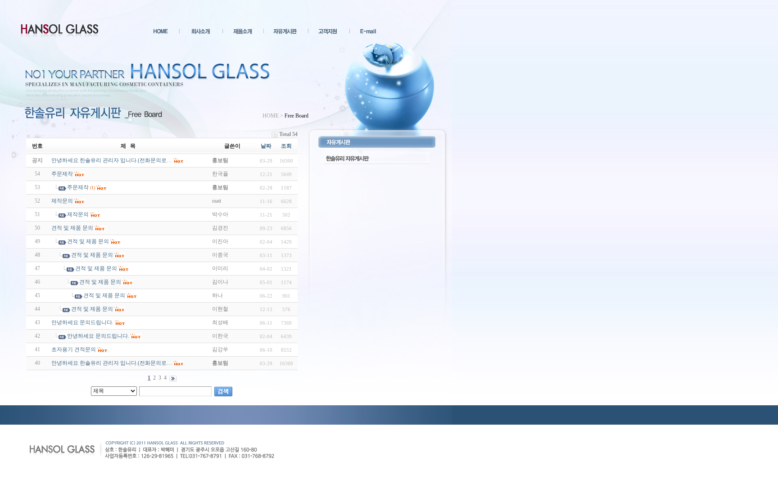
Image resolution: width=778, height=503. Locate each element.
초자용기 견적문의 (73, 349)
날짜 (266, 146)
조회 (286, 146)
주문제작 (62, 174)
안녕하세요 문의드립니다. (82, 322)
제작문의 (62, 201)
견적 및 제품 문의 (72, 228)
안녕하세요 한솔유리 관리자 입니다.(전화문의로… (111, 363)
